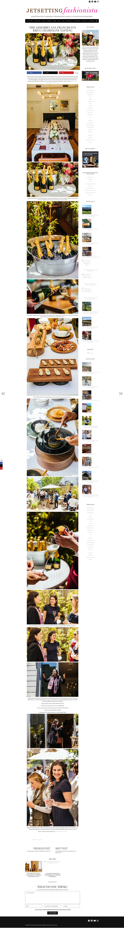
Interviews (77, 21)
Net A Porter (90, 112)
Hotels (43, 21)
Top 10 (59, 21)
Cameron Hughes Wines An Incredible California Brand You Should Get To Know (90, 496)
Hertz (90, 181)
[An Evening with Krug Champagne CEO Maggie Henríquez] (52, 866)
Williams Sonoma (90, 139)
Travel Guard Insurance (90, 190)
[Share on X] (1, 465)
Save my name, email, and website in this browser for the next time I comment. (53, 909)
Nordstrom (90, 114)
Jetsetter (90, 186)
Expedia (90, 179)
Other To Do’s (69, 21)
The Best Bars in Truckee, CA (90, 454)
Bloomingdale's (90, 92)
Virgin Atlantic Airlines (90, 192)
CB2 (90, 97)
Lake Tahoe (84, 21)
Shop (63, 21)
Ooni (90, 116)
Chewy (90, 99)
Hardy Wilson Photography (61, 831)
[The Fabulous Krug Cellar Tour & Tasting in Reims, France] (33, 866)
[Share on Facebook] (1, 463)
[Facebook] (89, 1)
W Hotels (90, 195)
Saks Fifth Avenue (90, 125)
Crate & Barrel (90, 101)
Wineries (49, 21)
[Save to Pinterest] (1, 468)
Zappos (90, 142)
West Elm (90, 137)
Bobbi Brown (90, 94)
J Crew (90, 103)
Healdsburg (92, 21)
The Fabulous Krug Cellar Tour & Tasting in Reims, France (33, 875)
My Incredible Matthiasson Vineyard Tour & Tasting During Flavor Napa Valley (90, 313)
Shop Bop (90, 135)
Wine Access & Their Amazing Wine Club (90, 257)
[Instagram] (97, 1)
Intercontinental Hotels (90, 183)
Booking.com (90, 177)
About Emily (30, 21)
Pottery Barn (90, 122)
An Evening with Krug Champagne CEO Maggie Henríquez (52, 875)
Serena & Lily (90, 129)
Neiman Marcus (90, 110)
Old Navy (90, 120)
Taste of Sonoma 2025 (90, 413)
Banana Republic (90, 90)
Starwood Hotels (90, 188)
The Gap (90, 105)
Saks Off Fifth (90, 127)
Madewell (90, 108)
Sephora (90, 131)
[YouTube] (94, 1)
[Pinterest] (92, 1)
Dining (54, 21)
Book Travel (37, 21)
